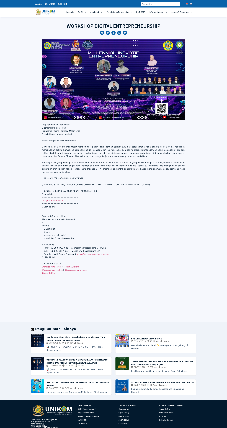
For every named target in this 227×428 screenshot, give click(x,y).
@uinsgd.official (49, 273)
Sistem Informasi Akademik (88, 416)
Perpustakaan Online (86, 412)
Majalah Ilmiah (123, 416)
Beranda (70, 12)
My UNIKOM (82, 420)
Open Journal (123, 409)
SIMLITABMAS (123, 420)
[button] (102, 33)
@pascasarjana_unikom (76, 270)
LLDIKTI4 (162, 416)
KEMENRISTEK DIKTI (166, 412)
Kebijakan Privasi (166, 420)
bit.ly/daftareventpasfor (53, 200)
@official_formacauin (51, 266)
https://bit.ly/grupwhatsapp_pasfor (93, 254)
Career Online (164, 409)
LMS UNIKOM (82, 423)
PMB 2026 (140, 12)
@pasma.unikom (71, 266)
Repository (122, 423)
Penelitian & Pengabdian (118, 12)
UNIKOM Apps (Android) (87, 409)
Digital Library (123, 412)
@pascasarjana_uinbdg (52, 270)
